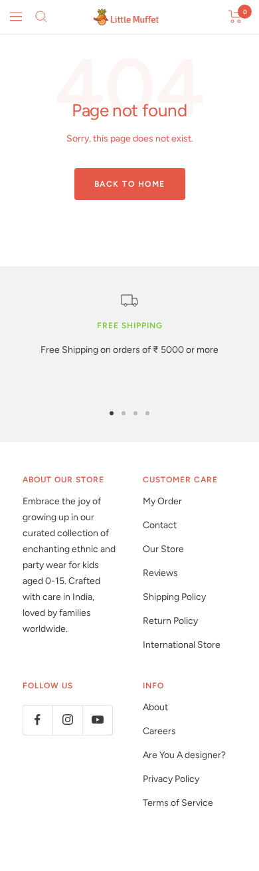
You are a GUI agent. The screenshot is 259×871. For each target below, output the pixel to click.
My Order (162, 501)
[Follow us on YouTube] (97, 720)
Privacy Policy (171, 779)
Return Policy (170, 621)
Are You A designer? (184, 755)
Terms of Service (178, 803)
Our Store (163, 549)
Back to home (129, 184)
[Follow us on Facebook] (37, 720)
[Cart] (235, 16)
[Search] (41, 17)
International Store (181, 644)
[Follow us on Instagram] (67, 720)
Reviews (160, 573)
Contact (160, 525)
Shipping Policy (174, 597)
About (155, 707)
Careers (159, 731)
